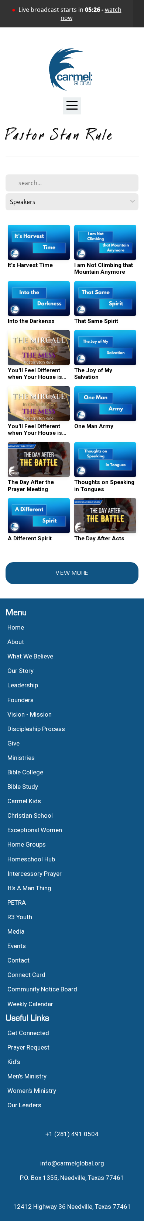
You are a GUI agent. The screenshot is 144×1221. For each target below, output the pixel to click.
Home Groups (26, 844)
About (15, 641)
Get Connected (28, 1033)
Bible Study (22, 786)
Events (16, 946)
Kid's (13, 1061)
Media (15, 931)
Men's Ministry (27, 1076)
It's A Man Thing (29, 888)
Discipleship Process (36, 729)
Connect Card (26, 974)
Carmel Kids (24, 801)
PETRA (16, 902)
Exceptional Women (34, 830)
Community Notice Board (42, 989)
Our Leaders (24, 1105)
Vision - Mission (30, 714)
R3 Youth (19, 917)
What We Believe (31, 656)
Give (13, 743)
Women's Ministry (31, 1090)
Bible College (25, 772)
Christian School (30, 815)
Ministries (21, 757)
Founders (20, 700)
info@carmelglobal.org (72, 1163)
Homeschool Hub (31, 859)
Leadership (22, 685)
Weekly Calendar (30, 1004)
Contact (18, 960)
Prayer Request (28, 1047)
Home (15, 627)
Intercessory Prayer (34, 873)
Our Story (20, 670)
